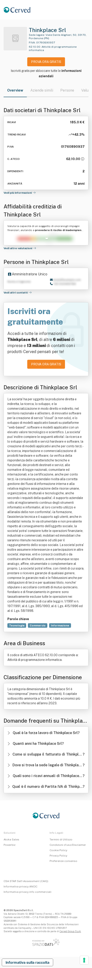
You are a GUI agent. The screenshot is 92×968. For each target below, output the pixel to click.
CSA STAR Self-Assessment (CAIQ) (26, 881)
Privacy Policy (58, 855)
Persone (67, 90)
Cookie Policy (58, 850)
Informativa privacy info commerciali (27, 891)
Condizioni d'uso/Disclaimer (68, 844)
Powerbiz (9, 844)
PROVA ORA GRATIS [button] (46, 62)
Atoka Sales (11, 839)
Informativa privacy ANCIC (20, 886)
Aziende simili (41, 90)
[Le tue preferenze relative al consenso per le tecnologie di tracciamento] (84, 960)
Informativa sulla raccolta (27, 962)
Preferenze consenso (63, 861)
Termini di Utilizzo (61, 839)
